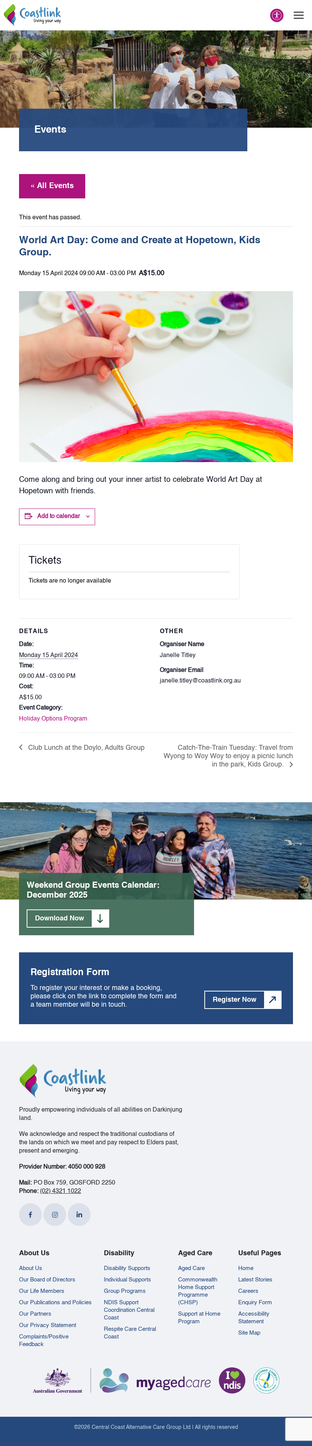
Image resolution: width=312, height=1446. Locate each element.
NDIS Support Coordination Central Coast (129, 1310)
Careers (248, 1291)
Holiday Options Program (53, 719)
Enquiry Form (255, 1302)
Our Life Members (41, 1291)
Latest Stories (255, 1280)
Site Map (249, 1333)
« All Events (52, 186)
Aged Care (191, 1268)
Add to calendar (58, 516)
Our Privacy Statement (47, 1325)
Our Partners (35, 1314)
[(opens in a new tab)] (30, 1214)
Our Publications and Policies (55, 1302)
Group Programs (125, 1291)
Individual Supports (127, 1280)
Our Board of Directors (47, 1280)
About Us (30, 1268)
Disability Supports (127, 1268)
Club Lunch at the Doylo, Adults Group (85, 747)
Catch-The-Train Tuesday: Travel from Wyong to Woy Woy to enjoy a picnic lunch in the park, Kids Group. (228, 756)
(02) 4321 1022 (60, 1191)
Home (245, 1268)
